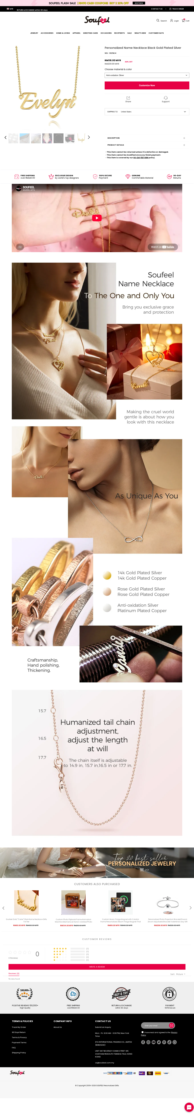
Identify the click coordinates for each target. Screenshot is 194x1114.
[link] (34, 33)
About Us (58, 1027)
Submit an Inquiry (103, 1027)
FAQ (14, 1047)
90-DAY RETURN (140, 157)
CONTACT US (156, 9)
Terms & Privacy (19, 1037)
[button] (161, 21)
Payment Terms (19, 1042)
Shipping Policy (19, 1052)
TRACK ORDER (178, 9)
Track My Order (19, 1027)
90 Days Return (19, 1032)
